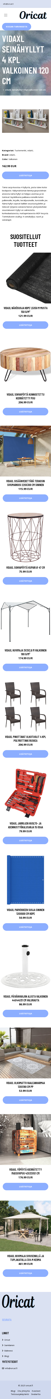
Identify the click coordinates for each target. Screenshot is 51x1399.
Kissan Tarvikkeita (16, 26)
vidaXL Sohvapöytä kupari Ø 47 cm (25, 567)
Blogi (6, 1356)
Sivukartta (35, 1394)
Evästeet (36, 1391)
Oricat (7, 1339)
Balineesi (8, 1350)
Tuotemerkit (20, 150)
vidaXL (30, 150)
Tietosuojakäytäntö (20, 1394)
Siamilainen (9, 1345)
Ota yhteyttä (24, 1391)
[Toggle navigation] (5, 15)
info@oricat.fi (8, 4)
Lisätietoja (25, 175)
